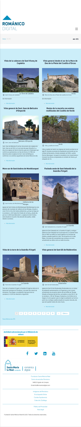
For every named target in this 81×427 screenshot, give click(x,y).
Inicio (4, 39)
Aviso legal (40, 409)
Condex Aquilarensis (40, 397)
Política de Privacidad (40, 406)
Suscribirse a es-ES (9, 319)
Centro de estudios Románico (40, 379)
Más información (10, 103)
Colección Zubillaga (40, 400)
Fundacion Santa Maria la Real (40, 376)
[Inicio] (21, 22)
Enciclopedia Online (40, 394)
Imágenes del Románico (40, 391)
